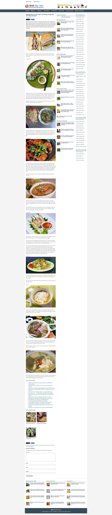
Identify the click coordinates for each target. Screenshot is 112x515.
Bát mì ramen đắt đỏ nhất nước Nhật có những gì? (57, 496)
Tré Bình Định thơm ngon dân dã (67, 98)
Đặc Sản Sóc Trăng (80, 106)
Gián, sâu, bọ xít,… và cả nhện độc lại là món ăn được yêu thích (40, 393)
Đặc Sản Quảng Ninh (80, 54)
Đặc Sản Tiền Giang (80, 110)
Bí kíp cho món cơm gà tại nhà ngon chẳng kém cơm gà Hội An (78, 496)
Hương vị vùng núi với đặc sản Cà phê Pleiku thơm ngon (67, 130)
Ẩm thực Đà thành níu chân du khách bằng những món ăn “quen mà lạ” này (68, 110)
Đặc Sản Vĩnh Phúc (80, 66)
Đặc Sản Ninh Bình (80, 50)
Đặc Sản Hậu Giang (80, 95)
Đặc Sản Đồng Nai (80, 91)
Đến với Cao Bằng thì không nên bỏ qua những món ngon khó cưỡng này (67, 29)
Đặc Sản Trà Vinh (80, 112)
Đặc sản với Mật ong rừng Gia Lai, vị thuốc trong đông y (67, 136)
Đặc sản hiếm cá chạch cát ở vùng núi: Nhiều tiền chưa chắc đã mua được (67, 91)
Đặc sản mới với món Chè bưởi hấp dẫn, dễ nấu (66, 57)
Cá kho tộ (28, 138)
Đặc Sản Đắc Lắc (80, 151)
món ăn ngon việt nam (43, 445)
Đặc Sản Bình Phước (81, 85)
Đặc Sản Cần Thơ (80, 89)
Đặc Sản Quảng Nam (81, 138)
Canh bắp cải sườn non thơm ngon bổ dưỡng (77, 484)
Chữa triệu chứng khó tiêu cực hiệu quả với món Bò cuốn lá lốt (37, 490)
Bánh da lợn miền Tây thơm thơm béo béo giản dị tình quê (68, 82)
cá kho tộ (37, 445)
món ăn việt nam (31, 446)
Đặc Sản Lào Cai (80, 46)
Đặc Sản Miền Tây (80, 104)
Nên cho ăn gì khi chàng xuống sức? (37, 503)
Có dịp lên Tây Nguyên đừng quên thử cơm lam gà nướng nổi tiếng (67, 123)
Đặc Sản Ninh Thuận (80, 132)
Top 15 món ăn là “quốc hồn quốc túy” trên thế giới (37, 400)
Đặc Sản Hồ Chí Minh (81, 97)
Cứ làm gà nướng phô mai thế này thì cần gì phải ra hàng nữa (78, 490)
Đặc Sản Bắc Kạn (80, 19)
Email (27, 467)
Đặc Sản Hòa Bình (80, 37)
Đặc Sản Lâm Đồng (80, 160)
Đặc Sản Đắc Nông (80, 153)
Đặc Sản (27, 10)
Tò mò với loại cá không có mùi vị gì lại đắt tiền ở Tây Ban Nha (58, 490)
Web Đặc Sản (29, 1)
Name (27, 463)
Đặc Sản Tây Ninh (80, 108)
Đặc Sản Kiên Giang (80, 99)
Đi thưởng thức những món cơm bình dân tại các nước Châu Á (40, 398)
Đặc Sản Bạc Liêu (80, 79)
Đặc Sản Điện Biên (80, 25)
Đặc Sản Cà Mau (80, 87)
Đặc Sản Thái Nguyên (81, 62)
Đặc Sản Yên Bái (80, 68)
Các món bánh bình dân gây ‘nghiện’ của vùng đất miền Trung (40, 391)
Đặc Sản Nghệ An (80, 130)
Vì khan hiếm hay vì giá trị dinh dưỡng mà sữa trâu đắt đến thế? (37, 484)
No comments (28, 17)
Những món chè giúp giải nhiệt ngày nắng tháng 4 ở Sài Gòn (39, 397)
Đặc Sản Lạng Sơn (80, 43)
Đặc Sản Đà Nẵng (80, 123)
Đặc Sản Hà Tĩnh (80, 125)
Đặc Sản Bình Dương (81, 83)
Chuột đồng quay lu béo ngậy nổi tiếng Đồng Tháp (67, 63)
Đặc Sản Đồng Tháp (80, 93)
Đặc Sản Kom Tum (80, 158)
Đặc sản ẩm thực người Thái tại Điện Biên (67, 22)
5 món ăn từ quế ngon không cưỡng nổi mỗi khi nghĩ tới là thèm (57, 503)
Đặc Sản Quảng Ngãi (80, 140)
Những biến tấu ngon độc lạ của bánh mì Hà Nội (58, 484)
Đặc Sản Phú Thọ (80, 52)
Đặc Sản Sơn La (80, 56)
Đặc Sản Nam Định (80, 48)
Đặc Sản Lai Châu (80, 41)
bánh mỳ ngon (32, 445)
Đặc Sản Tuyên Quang (81, 64)
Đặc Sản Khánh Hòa (80, 127)
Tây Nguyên (54, 10)
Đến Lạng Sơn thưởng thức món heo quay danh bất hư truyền (67, 35)
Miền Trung (47, 10)
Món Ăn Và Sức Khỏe (79, 10)
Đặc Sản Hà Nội (80, 31)
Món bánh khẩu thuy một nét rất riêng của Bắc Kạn (67, 41)
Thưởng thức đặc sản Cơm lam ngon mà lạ (67, 142)
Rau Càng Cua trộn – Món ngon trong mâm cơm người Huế (67, 104)
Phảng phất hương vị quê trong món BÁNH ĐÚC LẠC (38, 399)
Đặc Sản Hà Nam (80, 29)
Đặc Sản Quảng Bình (81, 136)
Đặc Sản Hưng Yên (80, 39)
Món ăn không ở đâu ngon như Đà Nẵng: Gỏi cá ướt (64, 117)
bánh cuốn (40, 25)
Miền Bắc (33, 10)
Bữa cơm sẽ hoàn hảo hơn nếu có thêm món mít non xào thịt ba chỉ (78, 503)
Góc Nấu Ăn (61, 10)
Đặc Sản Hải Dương (80, 33)
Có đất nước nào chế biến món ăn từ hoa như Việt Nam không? (40, 407)
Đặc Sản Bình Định (80, 119)
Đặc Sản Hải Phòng (80, 35)
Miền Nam (39, 10)
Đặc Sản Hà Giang (80, 27)
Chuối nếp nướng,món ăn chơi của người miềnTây (68, 76)
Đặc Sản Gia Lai (80, 156)
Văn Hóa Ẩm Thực (69, 10)
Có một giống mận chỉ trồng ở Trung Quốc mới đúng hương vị (40, 402)
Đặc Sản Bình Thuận (80, 121)
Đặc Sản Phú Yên (80, 134)
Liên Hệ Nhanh (36, 1)
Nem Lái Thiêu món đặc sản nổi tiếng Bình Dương (67, 69)
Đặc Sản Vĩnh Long (80, 114)
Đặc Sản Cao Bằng (80, 23)
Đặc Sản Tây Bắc (80, 58)
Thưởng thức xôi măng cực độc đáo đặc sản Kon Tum (67, 149)
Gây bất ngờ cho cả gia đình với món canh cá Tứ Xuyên (39, 403)
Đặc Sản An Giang (80, 74)
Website (27, 471)
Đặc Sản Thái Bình (80, 60)
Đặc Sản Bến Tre (80, 81)
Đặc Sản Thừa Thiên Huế (81, 146)
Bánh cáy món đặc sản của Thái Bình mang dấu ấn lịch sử (68, 48)
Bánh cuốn (28, 21)
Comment (27, 452)
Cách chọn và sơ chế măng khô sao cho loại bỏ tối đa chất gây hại (37, 496)
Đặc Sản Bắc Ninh (80, 21)
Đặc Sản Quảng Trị (80, 142)
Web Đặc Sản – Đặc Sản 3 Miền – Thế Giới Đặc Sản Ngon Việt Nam (57, 511)
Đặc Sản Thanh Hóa (80, 144)
